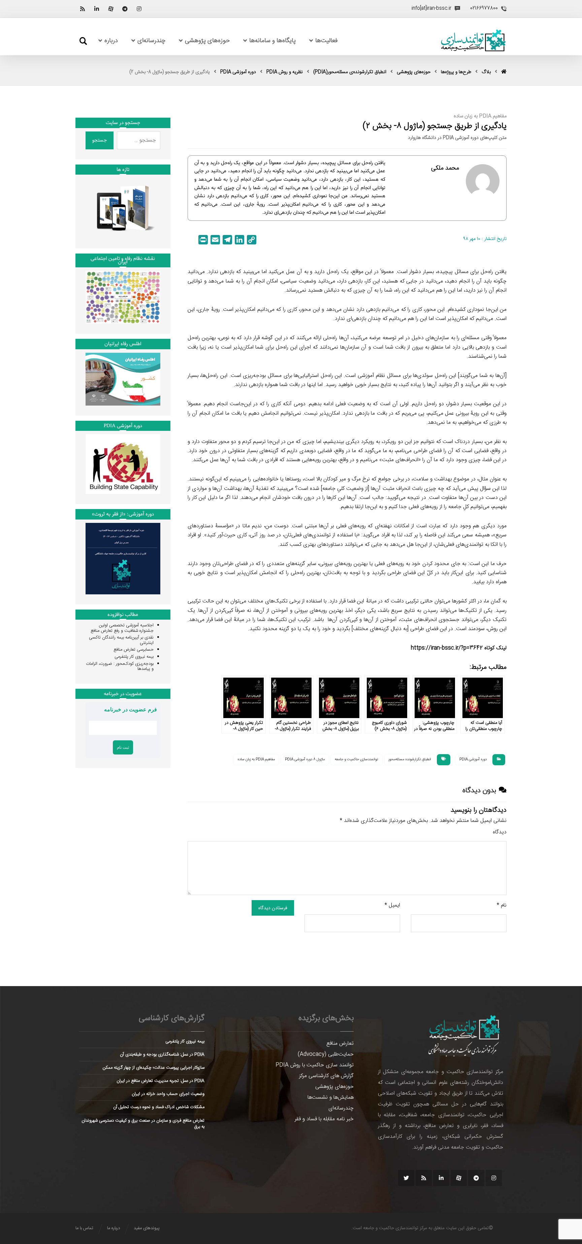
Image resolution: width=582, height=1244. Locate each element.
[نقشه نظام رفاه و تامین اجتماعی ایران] (123, 297)
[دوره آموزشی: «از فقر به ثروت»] (123, 558)
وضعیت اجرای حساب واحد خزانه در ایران (168, 1094)
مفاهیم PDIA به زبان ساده (256, 760)
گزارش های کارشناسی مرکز (326, 1075)
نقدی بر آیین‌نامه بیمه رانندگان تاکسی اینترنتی (121, 640)
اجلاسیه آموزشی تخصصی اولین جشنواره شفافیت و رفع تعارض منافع (122, 628)
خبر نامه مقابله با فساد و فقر (324, 1119)
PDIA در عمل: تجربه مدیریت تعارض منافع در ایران (160, 1081)
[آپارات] (111, 9)
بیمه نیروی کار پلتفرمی (134, 656)
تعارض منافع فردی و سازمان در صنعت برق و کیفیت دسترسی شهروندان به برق (143, 1123)
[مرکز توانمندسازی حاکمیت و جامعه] (473, 40)
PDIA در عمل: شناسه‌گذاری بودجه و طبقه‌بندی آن (162, 1054)
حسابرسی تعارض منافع (134, 649)
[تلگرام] (125, 9)
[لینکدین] (97, 9)
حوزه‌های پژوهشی (334, 1086)
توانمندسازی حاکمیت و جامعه (356, 760)
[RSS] (82, 9)
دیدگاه (500, 832)
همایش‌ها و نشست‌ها (331, 1097)
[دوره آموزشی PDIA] (123, 464)
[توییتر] (406, 1178)
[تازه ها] (123, 208)
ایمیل (392, 905)
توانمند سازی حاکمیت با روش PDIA (315, 1065)
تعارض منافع (340, 1043)
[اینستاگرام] (139, 9)
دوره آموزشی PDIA (473, 760)
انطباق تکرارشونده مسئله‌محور (409, 760)
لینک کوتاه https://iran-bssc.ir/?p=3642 (459, 648)
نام (502, 905)
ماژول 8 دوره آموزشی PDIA (305, 760)
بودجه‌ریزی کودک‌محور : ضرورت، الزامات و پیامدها (120, 666)
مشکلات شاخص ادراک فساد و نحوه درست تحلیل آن (158, 1107)
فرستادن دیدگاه (272, 908)
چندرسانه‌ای (341, 1108)
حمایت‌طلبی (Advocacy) (326, 1054)
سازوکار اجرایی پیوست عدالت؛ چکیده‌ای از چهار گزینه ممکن (153, 1067)
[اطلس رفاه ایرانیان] (123, 379)
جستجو (99, 140)
